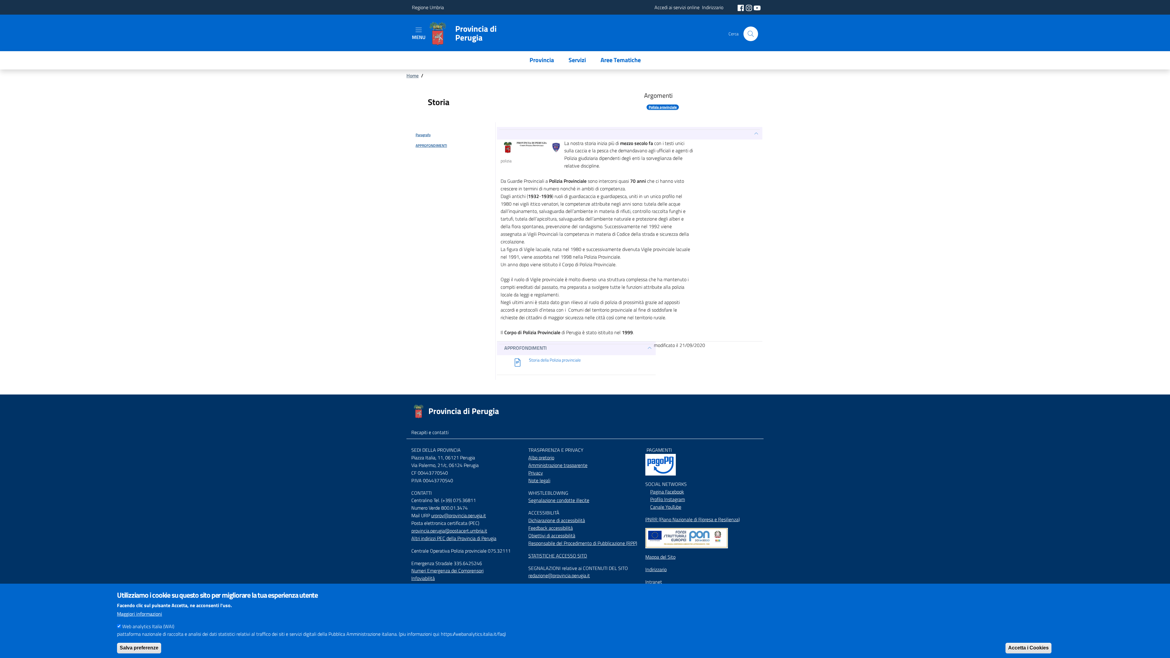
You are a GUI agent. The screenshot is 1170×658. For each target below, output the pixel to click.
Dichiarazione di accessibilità (556, 520)
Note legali (539, 480)
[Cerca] (750, 34)
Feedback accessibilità (550, 528)
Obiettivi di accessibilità (551, 535)
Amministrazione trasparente (557, 465)
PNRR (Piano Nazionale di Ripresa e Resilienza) (692, 519)
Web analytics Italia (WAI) (148, 626)
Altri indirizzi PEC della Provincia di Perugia (453, 538)
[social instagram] (749, 7)
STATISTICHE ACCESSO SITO (557, 555)
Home (412, 75)
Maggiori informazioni (139, 613)
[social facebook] (741, 7)
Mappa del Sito (660, 557)
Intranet (653, 581)
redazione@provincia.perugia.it (559, 575)
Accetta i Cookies (1028, 647)
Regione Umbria (428, 7)
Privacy (535, 472)
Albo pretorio (541, 457)
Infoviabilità (423, 578)
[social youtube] (757, 7)
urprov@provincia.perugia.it (458, 515)
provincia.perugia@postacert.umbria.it (449, 530)
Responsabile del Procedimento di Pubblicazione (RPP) (582, 543)
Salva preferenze (139, 647)
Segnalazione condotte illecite (558, 500)
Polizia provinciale (663, 107)
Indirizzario (656, 569)
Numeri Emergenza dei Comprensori (447, 570)
